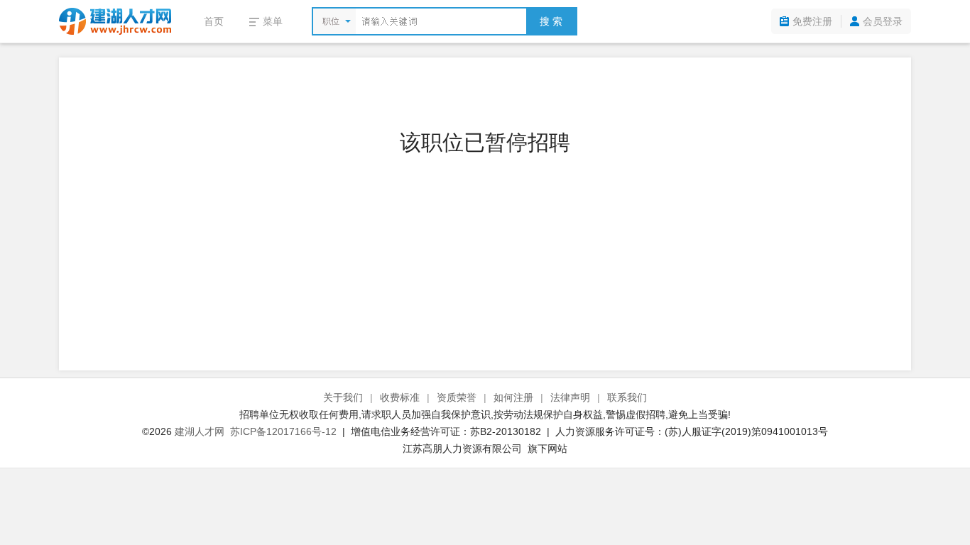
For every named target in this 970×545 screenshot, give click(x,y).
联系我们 (627, 397)
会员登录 (883, 21)
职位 (330, 21)
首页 (214, 21)
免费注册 (812, 21)
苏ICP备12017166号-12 (283, 431)
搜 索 (551, 21)
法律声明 (570, 397)
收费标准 (400, 397)
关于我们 (343, 397)
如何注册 (513, 397)
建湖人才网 (199, 431)
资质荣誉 (456, 397)
